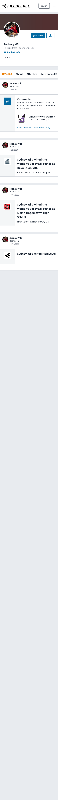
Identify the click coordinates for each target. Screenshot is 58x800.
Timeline (7, 74)
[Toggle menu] (54, 6)
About (19, 74)
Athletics (31, 74)
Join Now (38, 35)
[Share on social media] (50, 35)
